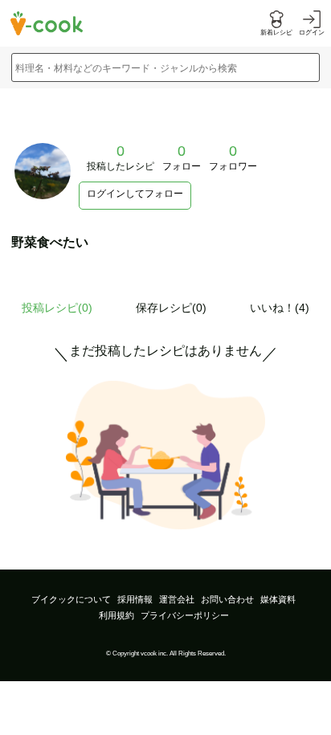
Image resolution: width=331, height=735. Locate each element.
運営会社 (176, 599)
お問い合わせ (227, 599)
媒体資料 (278, 599)
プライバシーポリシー (185, 615)
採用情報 (135, 599)
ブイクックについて (71, 599)
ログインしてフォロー (135, 193)
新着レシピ (276, 32)
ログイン (312, 32)
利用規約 (116, 615)
